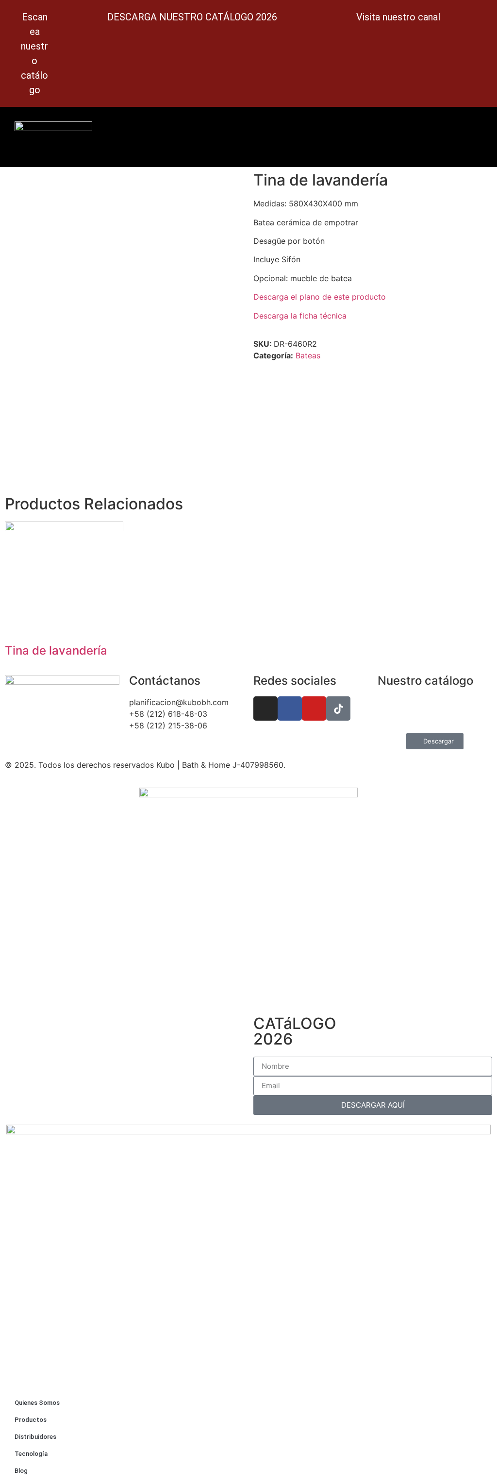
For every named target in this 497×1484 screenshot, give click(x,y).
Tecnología (31, 1453)
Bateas (308, 355)
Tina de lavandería (56, 650)
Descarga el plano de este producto (319, 297)
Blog (21, 1470)
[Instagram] (265, 708)
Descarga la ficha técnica (300, 315)
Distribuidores (35, 1436)
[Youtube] (314, 708)
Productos (31, 1419)
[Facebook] (290, 708)
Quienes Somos (37, 1402)
